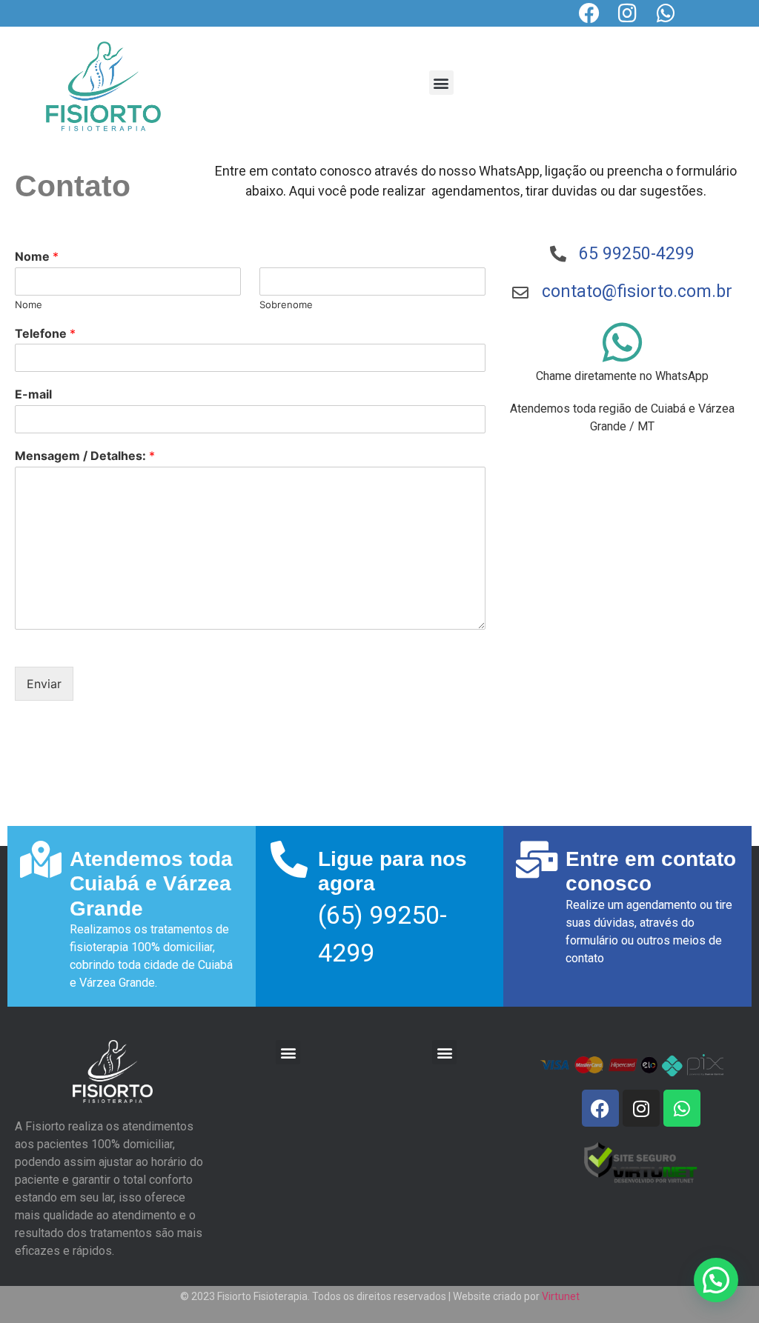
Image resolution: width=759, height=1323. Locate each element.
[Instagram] (627, 13)
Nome (37, 256)
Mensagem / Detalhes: (85, 455)
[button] (441, 82)
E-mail (33, 394)
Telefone (45, 333)
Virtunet (561, 1296)
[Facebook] (589, 13)
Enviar (44, 683)
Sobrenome (286, 304)
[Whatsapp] (666, 13)
